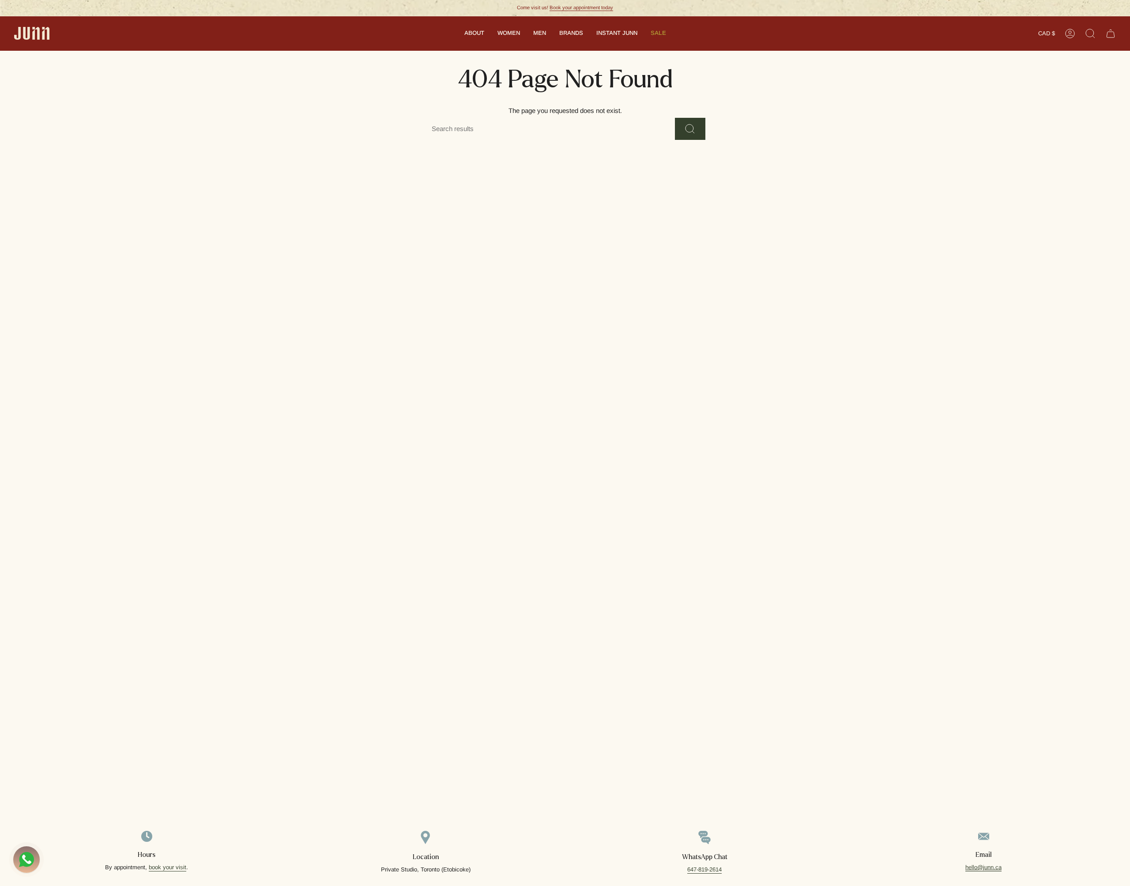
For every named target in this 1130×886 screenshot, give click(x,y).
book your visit (167, 867)
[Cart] (1110, 33)
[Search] (690, 129)
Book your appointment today (581, 7)
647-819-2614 (704, 869)
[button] (474, 33)
